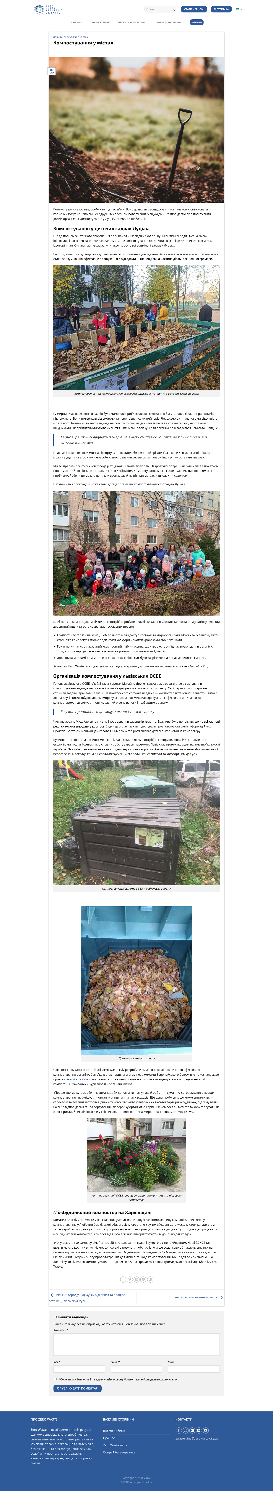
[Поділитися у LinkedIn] (150, 1279)
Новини (197, 22)
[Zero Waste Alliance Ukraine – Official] (55, 9)
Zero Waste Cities (78, 1079)
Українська (239, 9)
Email (115, 1362)
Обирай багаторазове (119, 1452)
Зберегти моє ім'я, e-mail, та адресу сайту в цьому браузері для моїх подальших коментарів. (118, 1379)
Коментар (60, 1330)
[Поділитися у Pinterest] (143, 1279)
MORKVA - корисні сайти (136, 1482)
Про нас (109, 1438)
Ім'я (56, 1362)
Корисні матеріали (169, 22)
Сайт (171, 1362)
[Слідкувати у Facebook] (179, 1430)
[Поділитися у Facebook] (123, 1279)
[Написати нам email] (192, 1430)
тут (207, 666)
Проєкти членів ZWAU (132, 22)
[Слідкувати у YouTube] (206, 1430)
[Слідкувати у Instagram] (186, 1430)
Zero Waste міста (115, 1445)
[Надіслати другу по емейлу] (137, 1279)
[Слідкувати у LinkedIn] (199, 1430)
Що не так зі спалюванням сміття (193, 1297)
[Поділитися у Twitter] (130, 1279)
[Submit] (173, 9)
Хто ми (76, 22)
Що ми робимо (100, 22)
